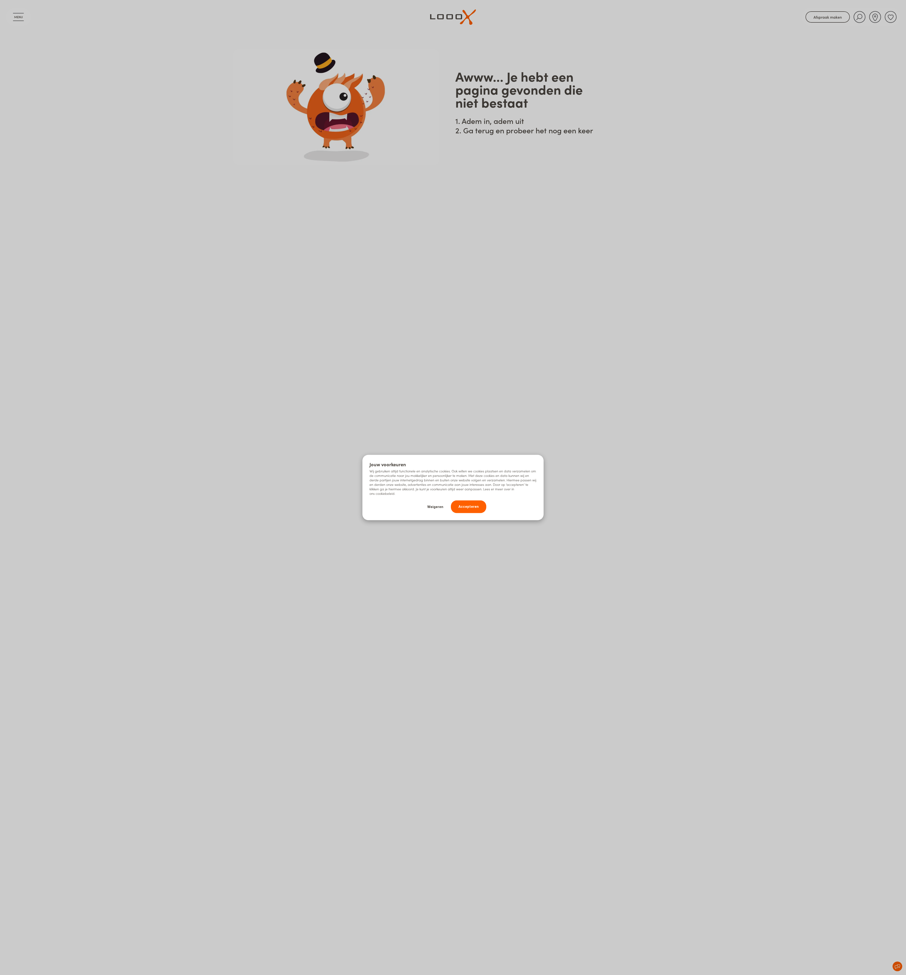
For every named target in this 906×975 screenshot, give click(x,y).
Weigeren (435, 507)
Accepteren (468, 506)
